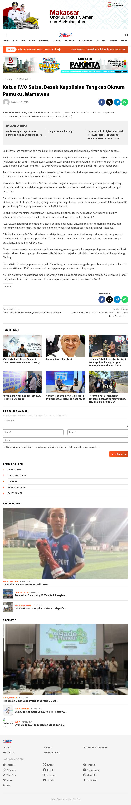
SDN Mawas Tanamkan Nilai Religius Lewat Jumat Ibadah (86, 49)
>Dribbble (91, 775)
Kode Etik (8, 752)
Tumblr (50, 770)
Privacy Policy (51, 752)
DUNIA (5, 698)
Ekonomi (19, 592)
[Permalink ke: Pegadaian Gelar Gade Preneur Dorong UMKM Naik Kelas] (65, 659)
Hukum (8, 286)
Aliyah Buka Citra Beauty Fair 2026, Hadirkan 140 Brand (22, 397)
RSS (8, 785)
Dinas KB (12, 481)
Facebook (11, 764)
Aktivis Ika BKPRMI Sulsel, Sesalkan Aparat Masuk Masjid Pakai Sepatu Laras (99, 312)
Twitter (50, 764)
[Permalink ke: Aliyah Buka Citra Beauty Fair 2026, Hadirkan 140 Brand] (22, 382)
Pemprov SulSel (17, 487)
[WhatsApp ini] (124, 102)
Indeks (6, 747)
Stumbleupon (93, 770)
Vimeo (10, 780)
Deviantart (92, 780)
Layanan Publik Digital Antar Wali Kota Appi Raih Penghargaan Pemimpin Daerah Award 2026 (105, 135)
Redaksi (47, 747)
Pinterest (91, 764)
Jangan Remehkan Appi (60, 131)
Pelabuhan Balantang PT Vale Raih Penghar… (41, 595)
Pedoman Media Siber (96, 747)
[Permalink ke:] (6, 101)
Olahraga (13, 581)
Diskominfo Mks (17, 475)
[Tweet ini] (109, 102)
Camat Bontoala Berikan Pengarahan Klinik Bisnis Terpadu (32, 310)
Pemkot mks (15, 469)
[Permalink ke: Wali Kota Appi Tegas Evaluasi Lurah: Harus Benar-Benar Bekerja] (22, 346)
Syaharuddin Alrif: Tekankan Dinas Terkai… (40, 724)
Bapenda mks (15, 493)
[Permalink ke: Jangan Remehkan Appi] (65, 346)
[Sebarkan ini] (101, 102)
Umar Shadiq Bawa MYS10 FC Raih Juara (25, 584)
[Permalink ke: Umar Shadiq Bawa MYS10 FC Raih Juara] (65, 543)
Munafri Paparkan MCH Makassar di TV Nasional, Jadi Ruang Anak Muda (65, 397)
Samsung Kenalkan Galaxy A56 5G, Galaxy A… (41, 711)
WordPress (11, 775)
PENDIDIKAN (26, 605)
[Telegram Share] (117, 102)
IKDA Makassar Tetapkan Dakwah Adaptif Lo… (42, 608)
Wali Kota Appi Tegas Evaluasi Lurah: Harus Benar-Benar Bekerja (22, 361)
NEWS (5, 581)
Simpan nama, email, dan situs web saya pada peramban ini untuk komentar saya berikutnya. (53, 446)
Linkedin (51, 780)
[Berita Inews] (66, 34)
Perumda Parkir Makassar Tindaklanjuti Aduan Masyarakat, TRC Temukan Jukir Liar (107, 398)
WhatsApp (11, 770)
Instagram (51, 775)
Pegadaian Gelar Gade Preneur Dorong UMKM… (30, 700)
